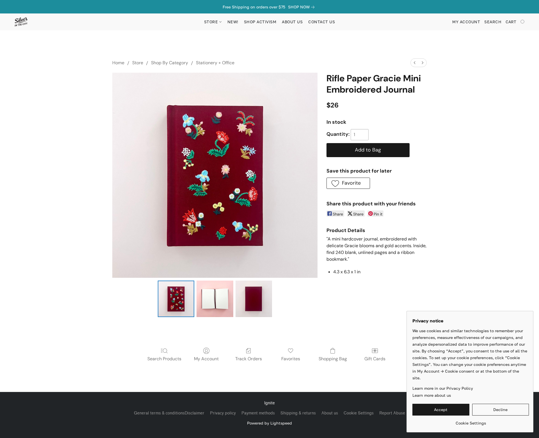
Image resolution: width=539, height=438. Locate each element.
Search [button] (492, 21)
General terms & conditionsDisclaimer (169, 413)
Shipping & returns (298, 413)
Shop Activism (260, 21)
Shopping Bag (333, 359)
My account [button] (466, 21)
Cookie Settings (359, 413)
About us (329, 413)
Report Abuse (392, 413)
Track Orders (248, 359)
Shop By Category (169, 63)
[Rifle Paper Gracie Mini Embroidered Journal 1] (215, 299)
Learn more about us (431, 395)
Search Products (164, 359)
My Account (206, 359)
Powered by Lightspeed (269, 423)
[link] (302, 7)
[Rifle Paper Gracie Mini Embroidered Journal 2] (254, 299)
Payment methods (258, 413)
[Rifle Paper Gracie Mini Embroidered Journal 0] (176, 299)
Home (118, 63)
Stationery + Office (215, 63)
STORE (211, 21)
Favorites (290, 359)
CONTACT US (321, 21)
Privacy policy (223, 413)
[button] (20, 21)
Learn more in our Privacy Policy (442, 388)
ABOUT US (292, 21)
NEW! (232, 21)
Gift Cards (374, 359)
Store (137, 63)
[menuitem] (415, 63)
